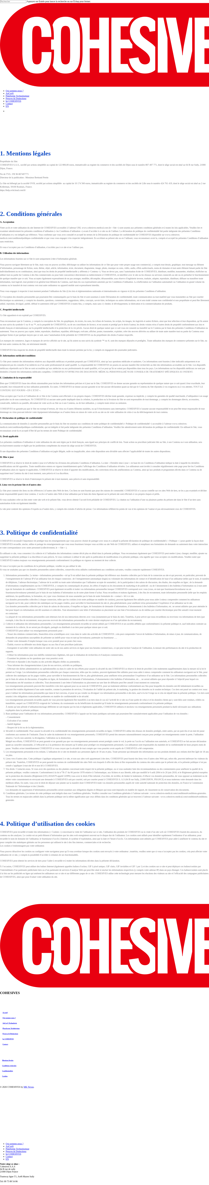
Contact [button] (5, 1044)
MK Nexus (29, 1087)
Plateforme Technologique (17, 1149)
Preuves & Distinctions (16, 1151)
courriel (78, 779)
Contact (9, 1156)
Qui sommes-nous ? (14, 1143)
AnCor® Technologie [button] (10, 1023)
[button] (7, 1060)
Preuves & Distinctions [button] (10, 1034)
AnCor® (10, 1146)
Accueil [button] (5, 1012)
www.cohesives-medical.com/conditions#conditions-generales (178, 793)
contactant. (13, 613)
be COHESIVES (13, 1154)
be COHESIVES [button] (8, 1039)
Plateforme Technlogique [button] (11, 1028)
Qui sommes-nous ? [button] (9, 1018)
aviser (22, 748)
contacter (136, 569)
